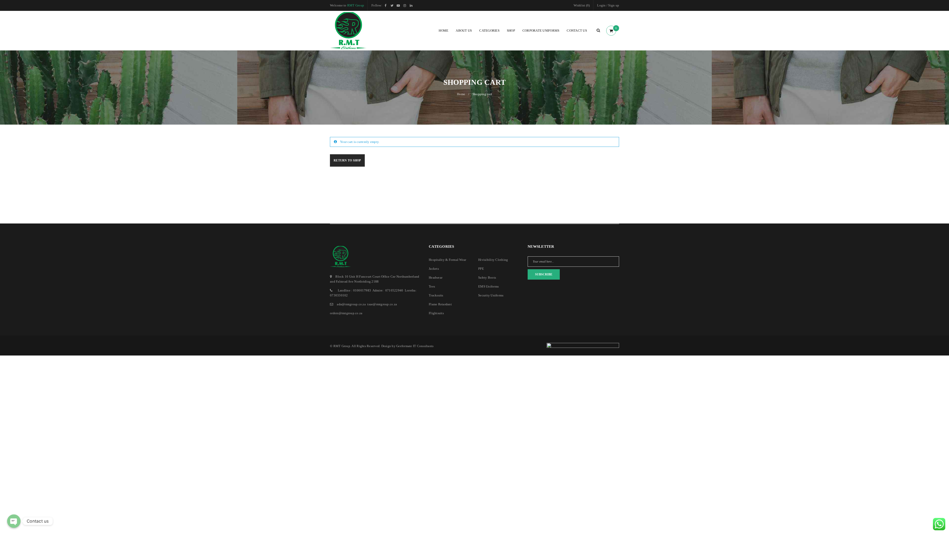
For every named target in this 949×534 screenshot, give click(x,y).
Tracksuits (436, 295)
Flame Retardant (440, 304)
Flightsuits (436, 313)
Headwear (435, 277)
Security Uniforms (490, 295)
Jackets (434, 268)
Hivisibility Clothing (493, 260)
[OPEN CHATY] (14, 521)
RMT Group (355, 5)
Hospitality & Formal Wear (447, 260)
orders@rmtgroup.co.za (346, 313)
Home (461, 94)
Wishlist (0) (582, 5)
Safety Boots (487, 277)
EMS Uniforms (488, 286)
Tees (432, 286)
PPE (481, 268)
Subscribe (543, 274)
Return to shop (347, 160)
